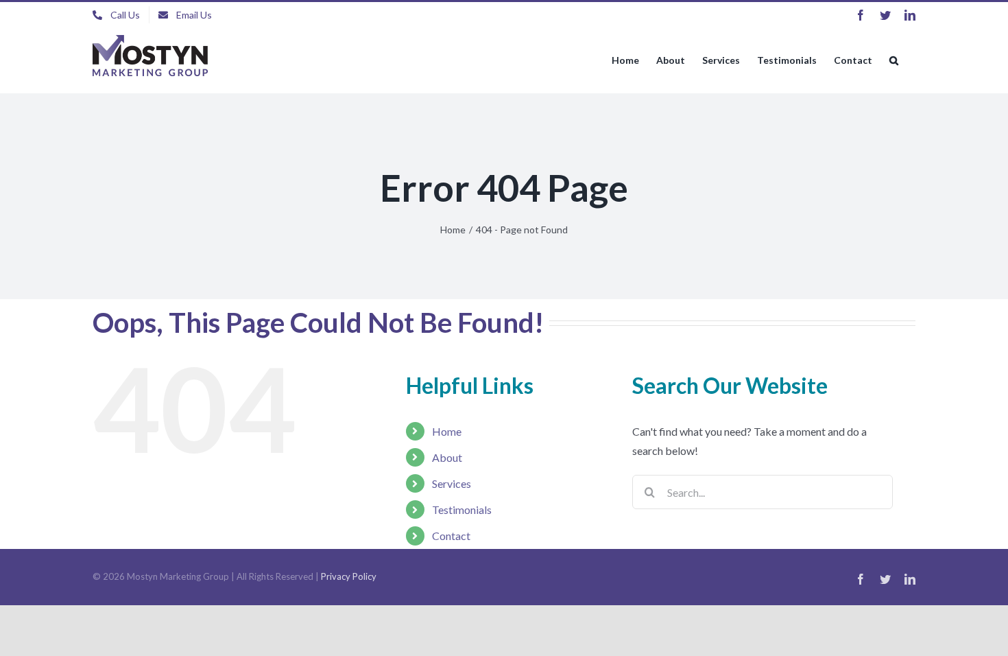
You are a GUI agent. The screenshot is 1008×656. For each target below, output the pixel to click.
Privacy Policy (348, 576)
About (447, 457)
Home (446, 431)
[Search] (893, 60)
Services (451, 483)
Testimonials (462, 509)
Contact (451, 535)
